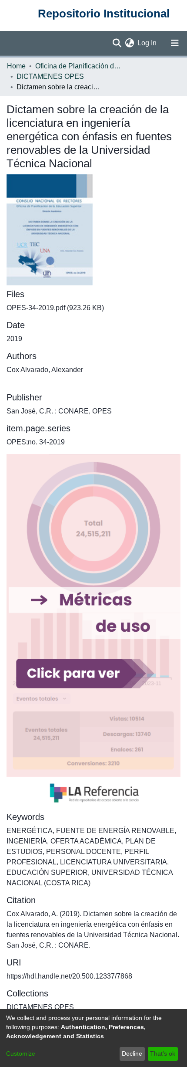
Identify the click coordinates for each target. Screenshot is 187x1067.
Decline (132, 1053)
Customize (20, 1053)
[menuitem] (129, 43)
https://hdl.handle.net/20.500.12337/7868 (69, 976)
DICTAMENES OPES (50, 76)
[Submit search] (116, 43)
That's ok (162, 1053)
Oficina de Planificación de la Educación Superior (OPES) (78, 66)
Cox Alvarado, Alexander (45, 369)
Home (16, 66)
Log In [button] (147, 43)
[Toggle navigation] (175, 43)
